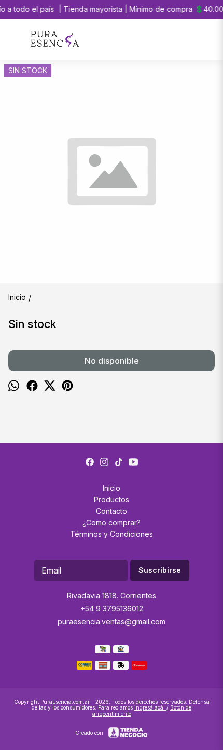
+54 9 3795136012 (111, 608)
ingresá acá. (150, 707)
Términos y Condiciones (111, 533)
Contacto (111, 511)
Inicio (111, 488)
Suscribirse (159, 570)
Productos (111, 499)
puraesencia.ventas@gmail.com (111, 621)
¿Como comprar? (111, 522)
